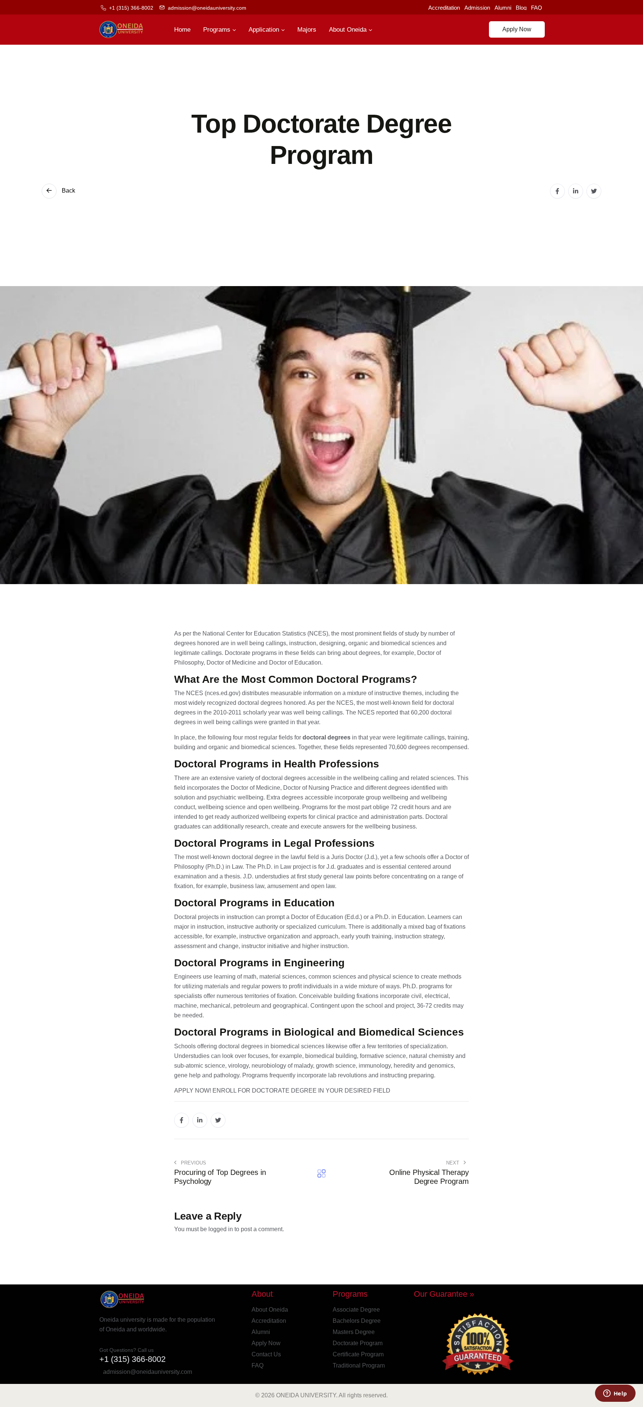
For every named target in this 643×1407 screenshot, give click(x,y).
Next (453, 1163)
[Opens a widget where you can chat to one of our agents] (615, 1394)
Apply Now (516, 29)
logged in (220, 1229)
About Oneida (348, 29)
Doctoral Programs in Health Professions (276, 764)
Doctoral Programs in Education (254, 903)
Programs (216, 29)
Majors (306, 29)
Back (67, 190)
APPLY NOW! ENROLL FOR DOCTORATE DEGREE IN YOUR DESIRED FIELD (282, 1090)
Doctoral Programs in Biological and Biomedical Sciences (319, 1032)
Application (264, 29)
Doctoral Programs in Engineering (259, 963)
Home (182, 29)
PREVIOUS (192, 1163)
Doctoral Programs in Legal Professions (274, 843)
